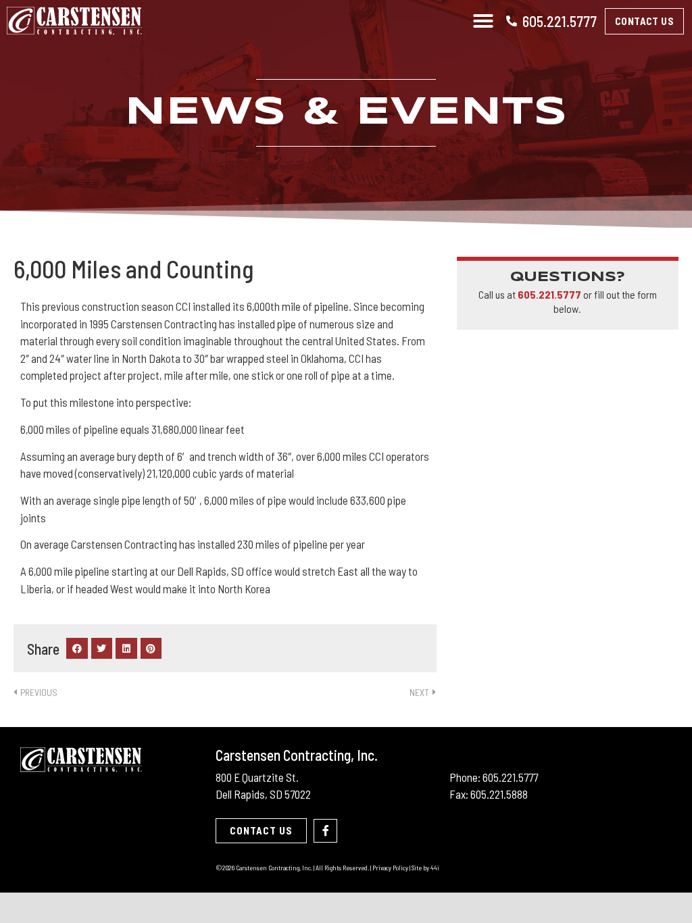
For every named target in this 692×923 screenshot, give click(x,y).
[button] (483, 21)
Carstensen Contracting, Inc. (297, 755)
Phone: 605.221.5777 (493, 777)
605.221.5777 (559, 21)
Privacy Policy (390, 868)
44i (434, 868)
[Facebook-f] (325, 831)
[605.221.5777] (511, 21)
